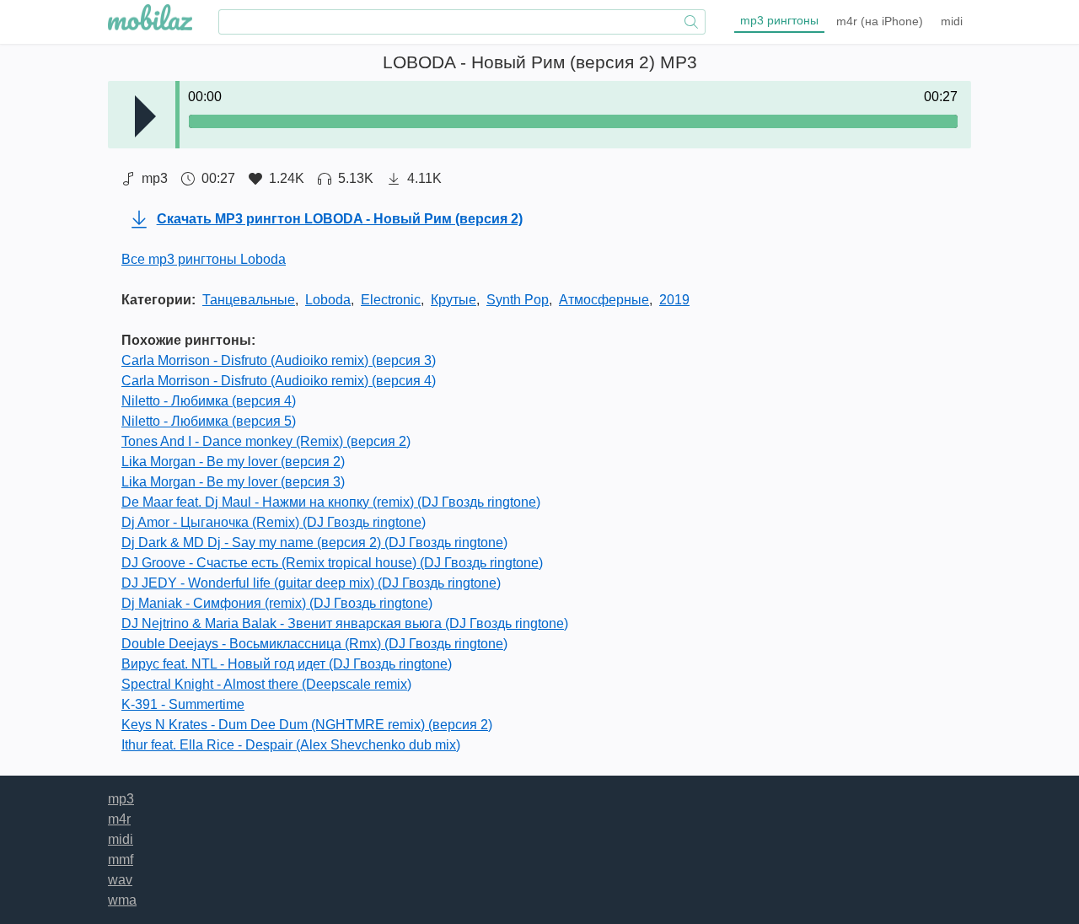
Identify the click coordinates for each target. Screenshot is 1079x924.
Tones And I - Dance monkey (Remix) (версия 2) (266, 441)
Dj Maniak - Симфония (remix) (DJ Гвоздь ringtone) (276, 603)
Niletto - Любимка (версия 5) (208, 421)
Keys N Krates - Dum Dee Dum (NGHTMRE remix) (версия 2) (306, 724)
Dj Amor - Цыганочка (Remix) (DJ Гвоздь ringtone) (273, 522)
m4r (879, 21)
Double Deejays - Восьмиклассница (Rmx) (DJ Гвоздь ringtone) (314, 644)
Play (145, 116)
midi (952, 21)
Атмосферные (604, 300)
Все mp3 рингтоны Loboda (203, 259)
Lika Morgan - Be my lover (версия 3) (233, 482)
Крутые (453, 300)
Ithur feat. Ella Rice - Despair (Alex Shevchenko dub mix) (290, 745)
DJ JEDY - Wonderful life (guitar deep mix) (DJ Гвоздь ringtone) (311, 583)
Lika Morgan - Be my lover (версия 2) (233, 461)
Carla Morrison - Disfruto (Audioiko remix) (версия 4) (278, 380)
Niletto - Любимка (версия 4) (208, 401)
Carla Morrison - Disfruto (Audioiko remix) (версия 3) (278, 360)
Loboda (328, 300)
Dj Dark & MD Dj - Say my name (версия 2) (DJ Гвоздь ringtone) (314, 542)
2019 (674, 300)
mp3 (779, 20)
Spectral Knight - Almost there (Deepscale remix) (266, 684)
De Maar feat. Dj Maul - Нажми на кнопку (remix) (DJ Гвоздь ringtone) (330, 502)
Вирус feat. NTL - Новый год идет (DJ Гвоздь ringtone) (286, 664)
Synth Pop (517, 300)
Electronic (391, 300)
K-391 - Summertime (182, 704)
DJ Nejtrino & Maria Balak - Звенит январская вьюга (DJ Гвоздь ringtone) (344, 623)
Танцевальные (248, 300)
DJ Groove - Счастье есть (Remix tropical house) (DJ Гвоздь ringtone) (332, 563)
